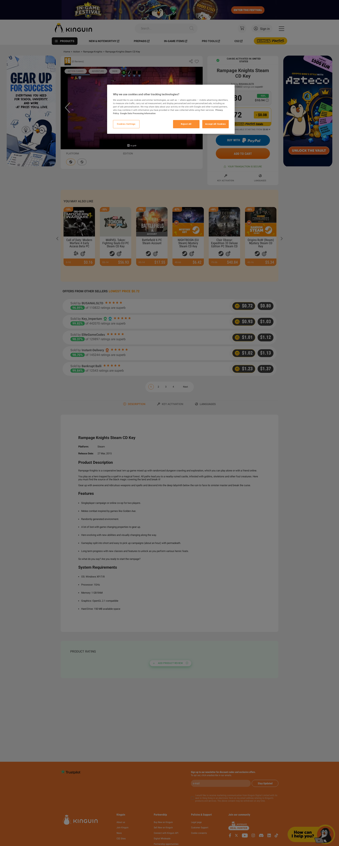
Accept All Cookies (215, 124)
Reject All (186, 124)
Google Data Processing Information (138, 113)
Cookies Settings (126, 124)
